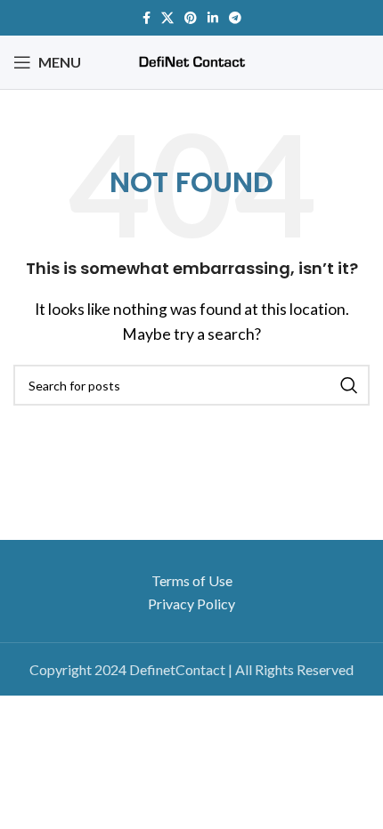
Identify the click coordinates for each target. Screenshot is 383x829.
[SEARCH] (349, 385)
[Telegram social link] (235, 17)
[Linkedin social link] (213, 17)
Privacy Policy (191, 603)
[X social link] (167, 17)
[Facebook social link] (146, 17)
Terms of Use (191, 580)
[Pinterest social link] (190, 17)
